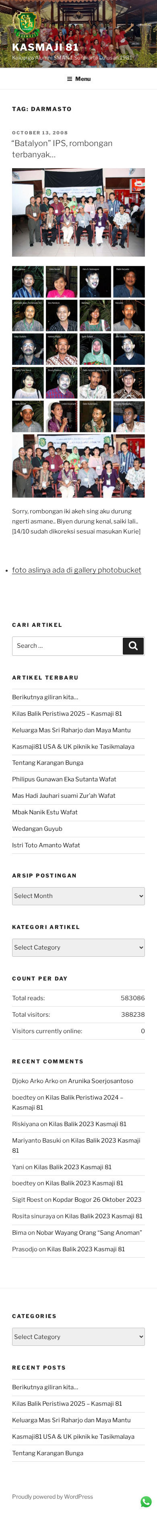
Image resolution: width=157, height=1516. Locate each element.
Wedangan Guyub (37, 828)
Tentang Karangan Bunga (47, 762)
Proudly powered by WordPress (52, 1496)
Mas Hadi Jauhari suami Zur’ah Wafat (64, 795)
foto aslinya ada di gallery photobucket (76, 570)
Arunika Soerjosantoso (100, 1081)
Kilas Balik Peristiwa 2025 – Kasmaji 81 (67, 713)
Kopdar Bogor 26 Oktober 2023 (97, 1199)
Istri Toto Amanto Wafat (46, 845)
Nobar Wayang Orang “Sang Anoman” (89, 1232)
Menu (83, 78)
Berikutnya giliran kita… (45, 697)
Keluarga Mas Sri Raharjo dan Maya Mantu (71, 730)
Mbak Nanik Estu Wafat (45, 812)
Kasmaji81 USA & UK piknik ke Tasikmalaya (73, 746)
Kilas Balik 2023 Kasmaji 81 (87, 1124)
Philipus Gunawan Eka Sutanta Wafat (64, 779)
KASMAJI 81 (45, 47)
